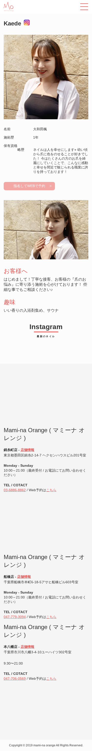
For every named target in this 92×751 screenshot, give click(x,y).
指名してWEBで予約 (29, 186)
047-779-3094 (15, 617)
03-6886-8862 (15, 490)
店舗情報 (27, 450)
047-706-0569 (15, 678)
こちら (51, 490)
